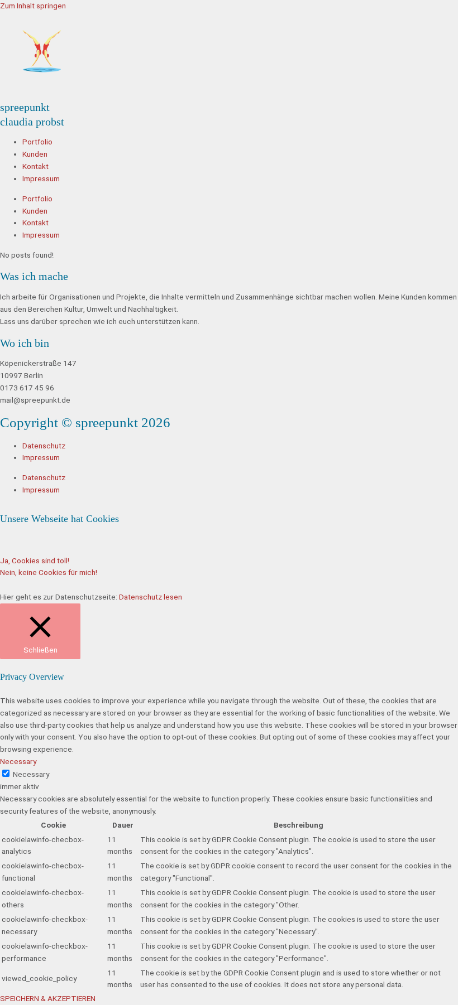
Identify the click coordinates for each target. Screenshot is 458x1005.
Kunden (34, 153)
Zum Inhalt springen (33, 5)
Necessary (31, 774)
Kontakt (35, 166)
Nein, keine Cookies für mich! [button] (48, 572)
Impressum (41, 178)
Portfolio (37, 141)
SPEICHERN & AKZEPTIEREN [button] (48, 998)
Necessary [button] (18, 761)
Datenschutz (43, 445)
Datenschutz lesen (150, 596)
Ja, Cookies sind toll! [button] (34, 560)
